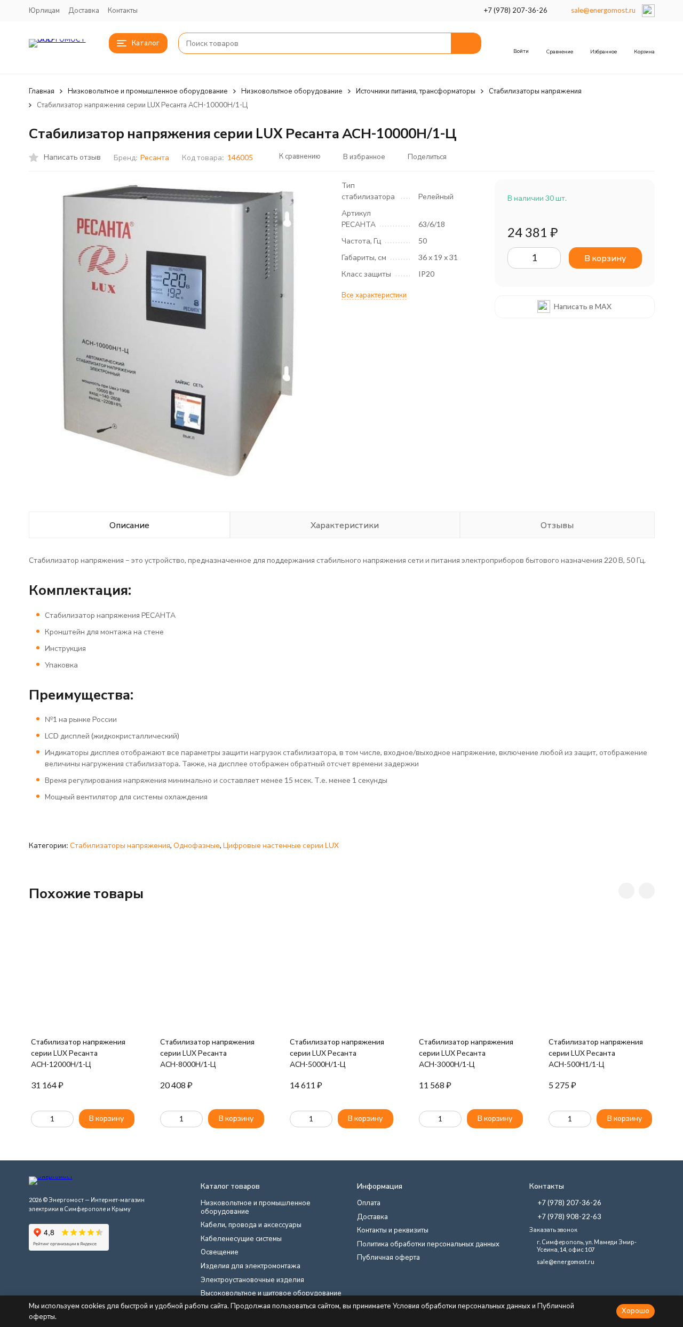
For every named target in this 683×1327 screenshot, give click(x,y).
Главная (41, 91)
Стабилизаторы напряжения (535, 91)
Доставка (83, 10)
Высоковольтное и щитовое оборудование (271, 1293)
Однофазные (196, 845)
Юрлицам (44, 10)
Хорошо (635, 1310)
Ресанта (154, 157)
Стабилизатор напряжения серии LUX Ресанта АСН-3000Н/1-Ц (466, 1053)
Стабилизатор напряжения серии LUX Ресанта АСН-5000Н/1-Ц (337, 1053)
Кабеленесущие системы (241, 1238)
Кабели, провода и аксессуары (251, 1224)
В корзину (605, 258)
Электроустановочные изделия (252, 1279)
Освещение (220, 1251)
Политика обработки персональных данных (428, 1243)
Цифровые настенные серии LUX (281, 845)
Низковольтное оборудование (292, 91)
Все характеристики (374, 294)
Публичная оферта (388, 1257)
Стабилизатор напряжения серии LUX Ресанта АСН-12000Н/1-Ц (78, 1053)
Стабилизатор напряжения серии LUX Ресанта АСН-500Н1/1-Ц (596, 1053)
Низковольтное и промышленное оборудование (148, 91)
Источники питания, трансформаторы (415, 91)
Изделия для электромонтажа (250, 1265)
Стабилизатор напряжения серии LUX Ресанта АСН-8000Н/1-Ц (207, 1053)
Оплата (368, 1202)
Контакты (123, 10)
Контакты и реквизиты (392, 1230)
